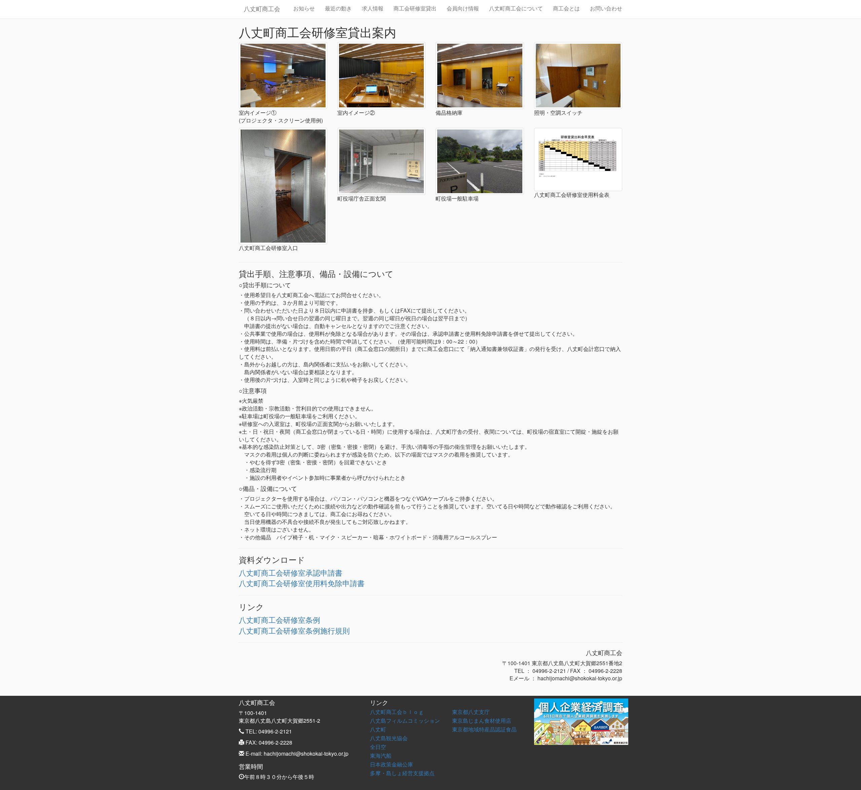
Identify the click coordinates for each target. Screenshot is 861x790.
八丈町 (378, 729)
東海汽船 (380, 755)
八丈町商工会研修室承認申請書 (290, 572)
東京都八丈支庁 (471, 712)
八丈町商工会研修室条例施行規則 (294, 630)
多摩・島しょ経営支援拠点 (402, 773)
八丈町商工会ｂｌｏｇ (397, 712)
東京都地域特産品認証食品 (484, 729)
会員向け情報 (463, 8)
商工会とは (566, 8)
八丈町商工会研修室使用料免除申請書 (302, 583)
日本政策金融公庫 (391, 764)
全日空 (378, 747)
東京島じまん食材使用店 (481, 720)
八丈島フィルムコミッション (405, 720)
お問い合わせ (606, 8)
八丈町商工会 (262, 8)
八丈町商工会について (516, 8)
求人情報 (372, 8)
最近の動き (338, 8)
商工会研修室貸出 (415, 8)
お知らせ (304, 8)
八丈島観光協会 (389, 738)
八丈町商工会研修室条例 (279, 619)
